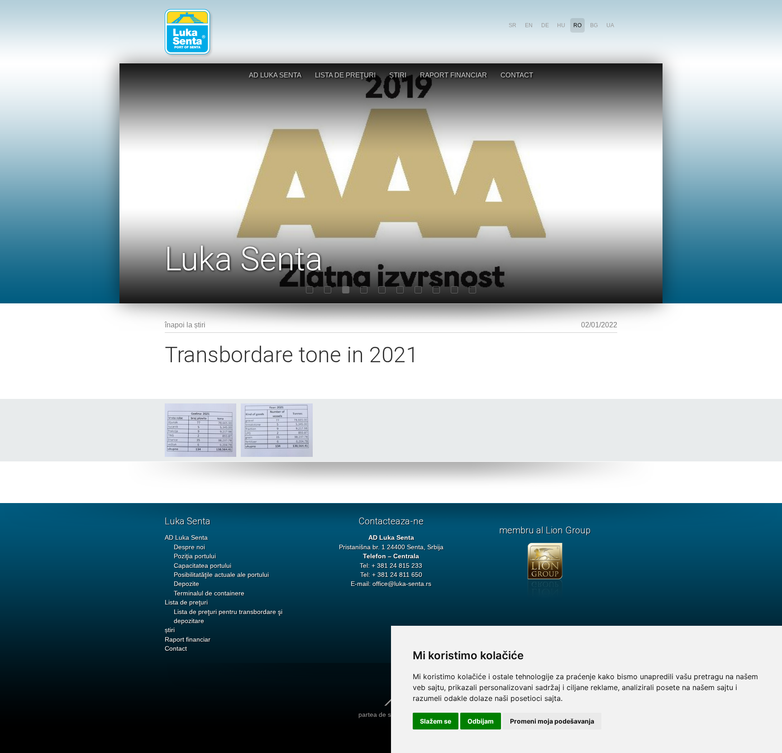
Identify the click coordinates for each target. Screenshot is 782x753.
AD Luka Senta (275, 75)
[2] (328, 290)
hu (561, 25)
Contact (517, 75)
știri (397, 75)
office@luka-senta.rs (401, 583)
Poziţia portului (195, 556)
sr (512, 25)
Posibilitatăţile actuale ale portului (221, 574)
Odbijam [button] (480, 721)
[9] (454, 290)
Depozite (186, 583)
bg (594, 25)
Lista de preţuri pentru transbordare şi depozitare (228, 616)
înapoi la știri (185, 325)
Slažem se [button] (435, 721)
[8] (436, 290)
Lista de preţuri (345, 75)
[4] (364, 290)
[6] (400, 290)
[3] (346, 290)
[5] (382, 290)
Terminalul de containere (209, 593)
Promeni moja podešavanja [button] (552, 721)
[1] (309, 290)
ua (610, 25)
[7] (418, 290)
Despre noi (189, 547)
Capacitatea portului (202, 565)
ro (577, 25)
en (529, 25)
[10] (472, 290)
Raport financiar (453, 75)
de (545, 25)
